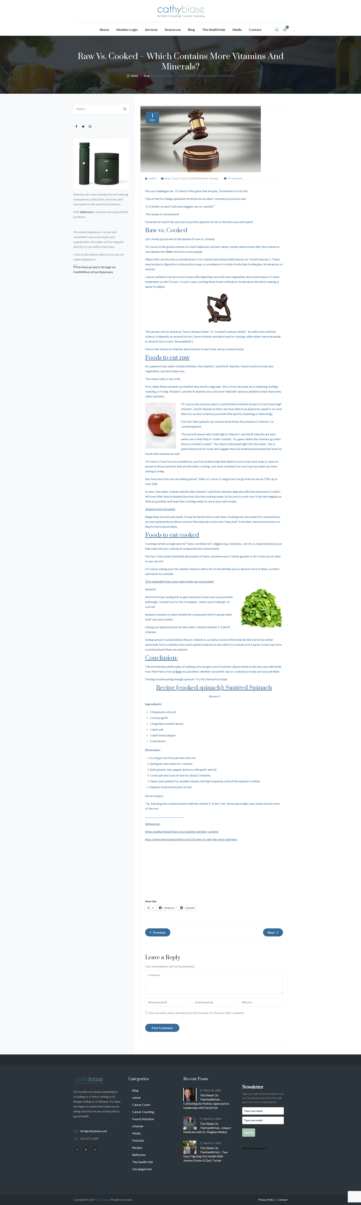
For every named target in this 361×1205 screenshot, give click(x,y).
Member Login (127, 30)
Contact (255, 30)
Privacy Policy (266, 1199)
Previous (159, 932)
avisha (152, 178)
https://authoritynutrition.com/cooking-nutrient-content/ (182, 831)
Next (271, 932)
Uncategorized (142, 1169)
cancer (136, 1097)
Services (151, 30)
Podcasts (138, 1140)
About (104, 30)
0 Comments (235, 178)
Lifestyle (137, 1126)
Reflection (139, 1154)
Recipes (214, 178)
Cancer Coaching (143, 1112)
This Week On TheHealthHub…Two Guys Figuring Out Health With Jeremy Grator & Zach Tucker (205, 1154)
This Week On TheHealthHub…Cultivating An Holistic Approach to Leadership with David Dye (206, 1101)
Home (134, 75)
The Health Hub (213, 30)
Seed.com (86, 212)
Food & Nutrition (198, 178)
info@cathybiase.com (93, 1131)
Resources (173, 30)
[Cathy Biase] (180, 11)
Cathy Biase (102, 1199)
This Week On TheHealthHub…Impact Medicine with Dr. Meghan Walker (207, 1128)
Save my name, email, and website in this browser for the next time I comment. (196, 1013)
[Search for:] (101, 108)
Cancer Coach (179, 178)
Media (237, 30)
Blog (191, 30)
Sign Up (248, 1132)
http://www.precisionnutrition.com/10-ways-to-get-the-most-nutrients (191, 839)
